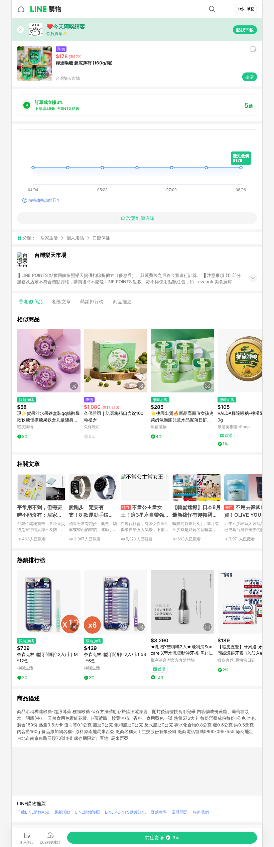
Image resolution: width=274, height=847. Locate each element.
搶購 (249, 76)
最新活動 (62, 812)
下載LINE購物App (33, 812)
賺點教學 (159, 812)
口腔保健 (101, 237)
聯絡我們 (201, 812)
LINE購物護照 (87, 812)
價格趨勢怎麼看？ (44, 200)
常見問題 (180, 812)
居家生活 (49, 237)
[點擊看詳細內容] (49, 360)
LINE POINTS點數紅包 (125, 812)
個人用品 (75, 237)
